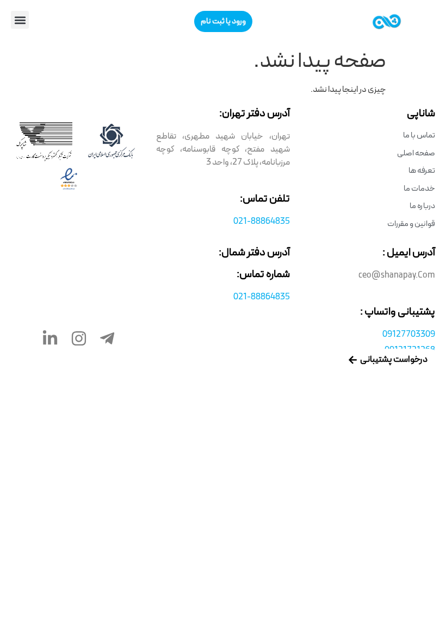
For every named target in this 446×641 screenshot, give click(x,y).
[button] (20, 20)
